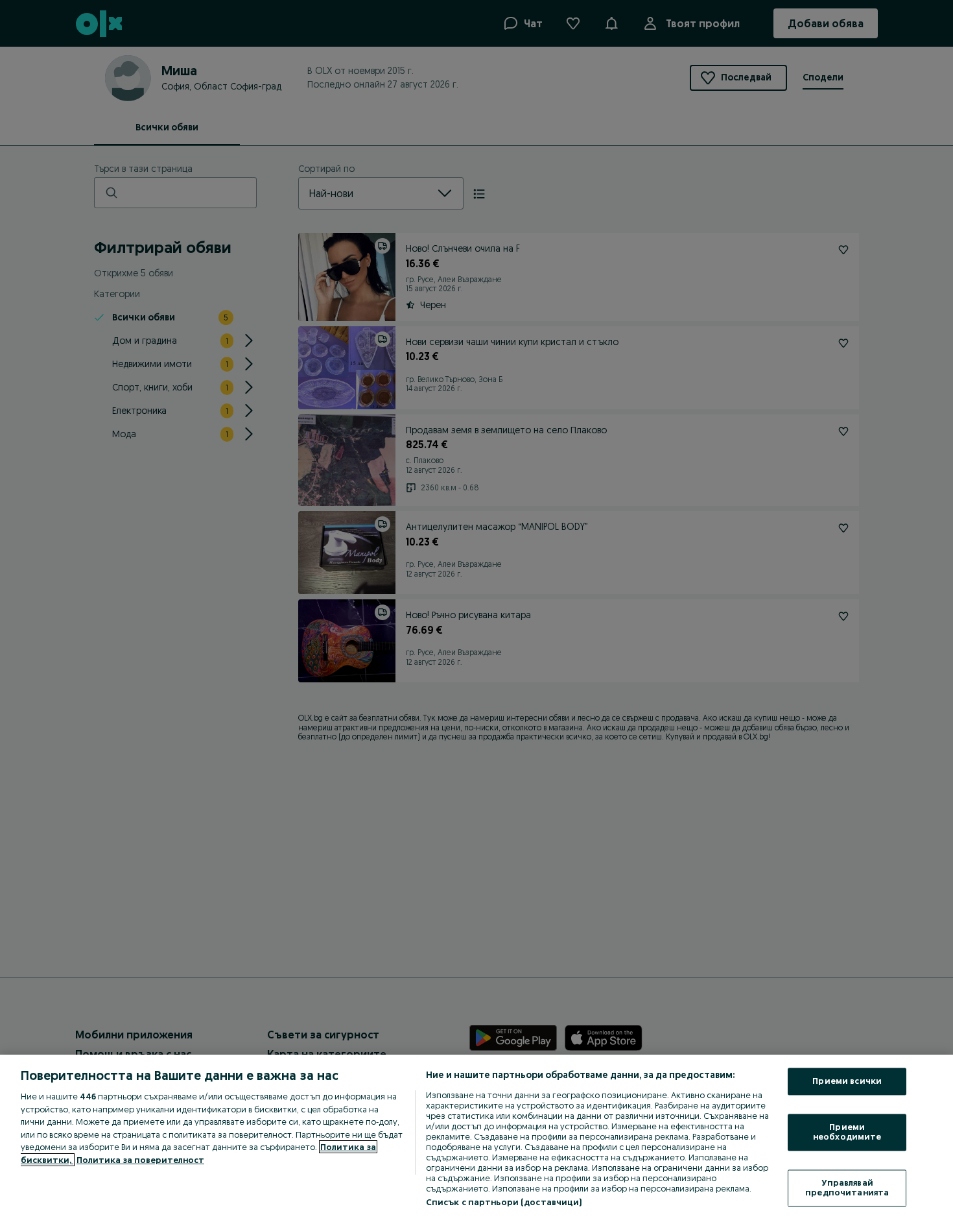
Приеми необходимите (847, 1131)
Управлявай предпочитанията (847, 1187)
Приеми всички (847, 1081)
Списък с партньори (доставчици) (504, 1202)
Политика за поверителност (140, 1160)
